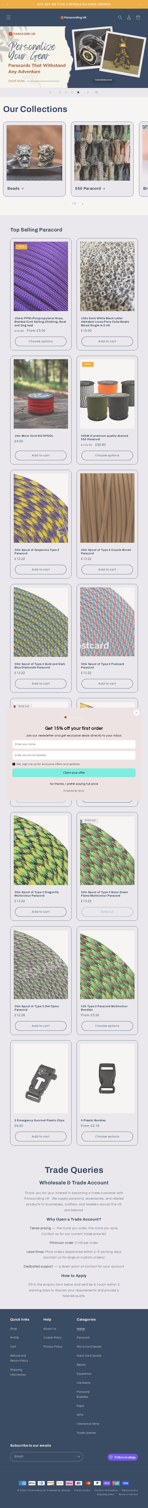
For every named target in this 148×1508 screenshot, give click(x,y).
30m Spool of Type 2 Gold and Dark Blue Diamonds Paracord (39, 665)
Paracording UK (37, 1490)
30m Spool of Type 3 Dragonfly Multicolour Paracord (36, 894)
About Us (49, 1328)
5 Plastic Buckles (93, 1120)
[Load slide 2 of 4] (66, 92)
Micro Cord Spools (89, 1346)
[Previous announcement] (7, 4)
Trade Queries (86, 1432)
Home (81, 1328)
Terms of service (128, 1494)
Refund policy (130, 1490)
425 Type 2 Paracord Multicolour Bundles (104, 1008)
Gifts (80, 1414)
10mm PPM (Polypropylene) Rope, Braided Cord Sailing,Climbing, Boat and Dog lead (40, 322)
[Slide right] (82, 204)
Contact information (106, 1490)
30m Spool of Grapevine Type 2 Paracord (36, 551)
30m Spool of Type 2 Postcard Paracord (102, 665)
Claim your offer (74, 772)
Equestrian (84, 1373)
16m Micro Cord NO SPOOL (33, 435)
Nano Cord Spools (89, 1355)
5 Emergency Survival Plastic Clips (39, 1120)
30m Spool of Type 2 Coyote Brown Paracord (106, 551)
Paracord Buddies (83, 1394)
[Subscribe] (78, 1456)
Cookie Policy (52, 1337)
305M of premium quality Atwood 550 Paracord (104, 437)
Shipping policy (105, 1494)
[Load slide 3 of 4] (72, 92)
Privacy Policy (52, 1346)
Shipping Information (18, 1372)
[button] (8, 17)
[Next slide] (88, 92)
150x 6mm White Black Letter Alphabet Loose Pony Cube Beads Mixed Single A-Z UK (105, 322)
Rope (80, 1405)
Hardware (83, 1382)
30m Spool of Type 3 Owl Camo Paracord (36, 1008)
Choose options (41, 341)
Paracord (83, 1337)
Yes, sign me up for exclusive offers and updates (48, 764)
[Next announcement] (140, 4)
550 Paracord (88, 188)
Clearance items (88, 1423)
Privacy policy (82, 1490)
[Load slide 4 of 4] (78, 92)
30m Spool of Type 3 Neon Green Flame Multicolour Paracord (104, 894)
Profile (14, 1337)
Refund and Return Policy (19, 1358)
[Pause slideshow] (97, 92)
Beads (13, 188)
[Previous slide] (50, 92)
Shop (13, 1328)
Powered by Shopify (58, 1490)
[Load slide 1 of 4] (60, 92)
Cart (13, 1346)
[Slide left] (65, 204)
